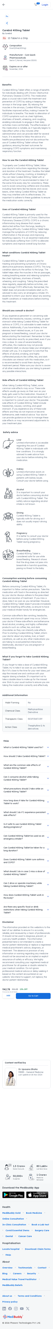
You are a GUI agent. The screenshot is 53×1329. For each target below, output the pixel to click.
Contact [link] (42, 1267)
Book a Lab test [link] (40, 1224)
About (6, 1261)
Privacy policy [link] (10, 1301)
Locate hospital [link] (10, 1249)
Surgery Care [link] (42, 1230)
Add (8, 995)
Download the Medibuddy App (20, 1187)
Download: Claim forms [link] (38, 1249)
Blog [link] (4, 1273)
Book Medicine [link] (34, 1213)
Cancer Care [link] (25, 1236)
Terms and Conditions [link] (30, 1296)
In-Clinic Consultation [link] (14, 1224)
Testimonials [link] (25, 1267)
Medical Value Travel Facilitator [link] (19, 1279)
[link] (13, 1195)
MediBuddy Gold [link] (11, 1213)
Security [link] (31, 1273)
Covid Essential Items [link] (17, 1230)
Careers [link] (17, 1273)
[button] (36, 4)
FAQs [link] (8, 1255)
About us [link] (7, 1296)
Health (6, 1207)
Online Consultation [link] (13, 1218)
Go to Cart (33, 996)
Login (45, 4)
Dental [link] (9, 1236)
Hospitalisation (6, 1243)
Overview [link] (7, 1267)
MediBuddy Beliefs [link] (12, 1285)
